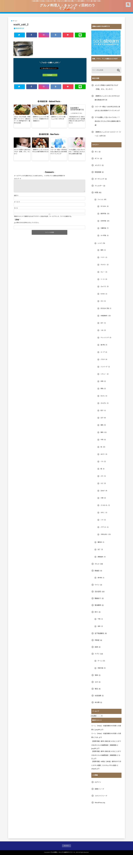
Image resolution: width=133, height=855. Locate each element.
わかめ (103, 294)
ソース (103, 279)
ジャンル (100, 199)
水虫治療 (98, 695)
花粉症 (97, 640)
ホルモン (103, 264)
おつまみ (103, 206)
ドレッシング (105, 337)
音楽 (96, 675)
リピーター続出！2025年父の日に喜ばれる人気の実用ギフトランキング (58, 151)
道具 (99, 626)
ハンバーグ (104, 366)
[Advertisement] (106, 821)
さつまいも (104, 505)
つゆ (102, 330)
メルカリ (98, 165)
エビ (102, 483)
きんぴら (103, 403)
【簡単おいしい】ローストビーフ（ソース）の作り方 (108, 134)
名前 (16, 195)
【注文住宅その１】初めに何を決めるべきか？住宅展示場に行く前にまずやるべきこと (77, 120)
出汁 (102, 323)
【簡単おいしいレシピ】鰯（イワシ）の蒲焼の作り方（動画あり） (40, 119)
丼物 (102, 381)
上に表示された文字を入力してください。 (27, 222)
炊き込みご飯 (105, 308)
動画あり (98, 598)
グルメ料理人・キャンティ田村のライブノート (67, 6)
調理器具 (100, 557)
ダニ (96, 152)
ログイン (98, 782)
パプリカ (103, 527)
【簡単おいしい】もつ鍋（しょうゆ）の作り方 (57, 118)
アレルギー (99, 186)
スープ (103, 352)
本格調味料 (104, 315)
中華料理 (103, 228)
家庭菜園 (98, 172)
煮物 (102, 388)
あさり (103, 454)
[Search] (118, 70)
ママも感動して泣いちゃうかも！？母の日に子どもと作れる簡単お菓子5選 (77, 151)
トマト (103, 257)
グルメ (97, 564)
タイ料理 (103, 235)
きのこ (103, 512)
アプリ (97, 654)
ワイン (97, 585)
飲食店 (97, 571)
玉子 (102, 418)
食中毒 (100, 577)
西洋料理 (103, 213)
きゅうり (103, 286)
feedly (50, 75)
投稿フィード (99, 789)
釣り (96, 612)
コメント (17, 178)
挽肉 (102, 250)
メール (17, 202)
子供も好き (104, 534)
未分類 (97, 702)
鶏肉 (102, 425)
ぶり (102, 476)
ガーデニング (99, 179)
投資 (96, 647)
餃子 (102, 410)
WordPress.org (100, 802)
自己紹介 (67, 9)
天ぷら (103, 396)
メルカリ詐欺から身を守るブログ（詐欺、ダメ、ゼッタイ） (22, 151)
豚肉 (102, 432)
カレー (103, 272)
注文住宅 (98, 591)
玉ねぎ (103, 490)
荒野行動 (100, 668)
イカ (102, 461)
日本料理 (103, 221)
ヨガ (96, 682)
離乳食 (100, 542)
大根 (102, 498)
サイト (16, 208)
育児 (96, 689)
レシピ (100, 243)
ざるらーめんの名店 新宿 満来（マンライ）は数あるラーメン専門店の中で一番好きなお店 (22, 120)
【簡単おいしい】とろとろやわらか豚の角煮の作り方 (40, 150)
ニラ (102, 520)
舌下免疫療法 (99, 633)
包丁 (99, 549)
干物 (99, 619)
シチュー (103, 374)
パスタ (103, 359)
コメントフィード (101, 796)
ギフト (97, 158)
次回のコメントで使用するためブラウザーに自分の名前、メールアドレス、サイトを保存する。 (43, 216)
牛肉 (102, 439)
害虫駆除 (98, 605)
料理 (96, 192)
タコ (102, 301)
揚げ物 (103, 345)
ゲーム (100, 661)
